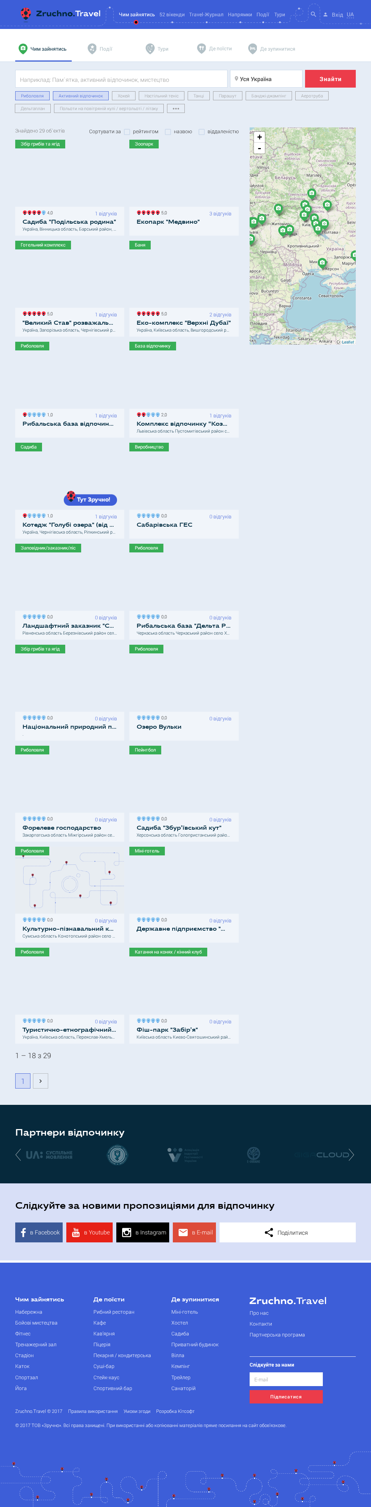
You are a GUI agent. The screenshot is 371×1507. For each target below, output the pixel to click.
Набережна (28, 1311)
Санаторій (183, 1388)
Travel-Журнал (206, 14)
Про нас (259, 1312)
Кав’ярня (104, 1333)
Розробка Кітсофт (175, 1411)
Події (263, 14)
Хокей (124, 95)
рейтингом (145, 131)
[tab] (43, 49)
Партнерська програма (277, 1334)
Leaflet (348, 342)
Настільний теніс (162, 95)
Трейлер (181, 1377)
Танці (198, 95)
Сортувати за (105, 131)
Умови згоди (137, 1411)
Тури (279, 14)
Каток (22, 1366)
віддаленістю (223, 131)
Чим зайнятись (39, 1300)
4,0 (49, 212)
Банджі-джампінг (268, 95)
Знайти (331, 79)
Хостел (179, 1322)
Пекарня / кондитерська (122, 1355)
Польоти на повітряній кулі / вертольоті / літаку (109, 108)
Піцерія (102, 1344)
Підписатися (286, 1396)
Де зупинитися (195, 1300)
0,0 (163, 515)
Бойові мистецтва (36, 1322)
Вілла (177, 1355)
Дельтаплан (33, 108)
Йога (21, 1388)
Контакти (261, 1323)
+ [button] (259, 137)
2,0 (163, 414)
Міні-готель (184, 1311)
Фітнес (22, 1333)
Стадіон (24, 1355)
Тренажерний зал (36, 1344)
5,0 (163, 212)
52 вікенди (172, 14)
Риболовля (32, 95)
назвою (183, 131)
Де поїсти (109, 1300)
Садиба (180, 1333)
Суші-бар (103, 1366)
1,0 (49, 414)
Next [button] (352, 1154)
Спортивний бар (112, 1388)
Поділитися (292, 1232)
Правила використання (93, 1411)
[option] (49, 1154)
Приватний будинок (194, 1344)
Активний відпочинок (81, 95)
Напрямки (240, 14)
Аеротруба (312, 95)
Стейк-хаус (106, 1377)
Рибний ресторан (113, 1311)
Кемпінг (180, 1366)
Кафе (99, 1322)
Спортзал (26, 1377)
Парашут (228, 95)
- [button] (259, 148)
